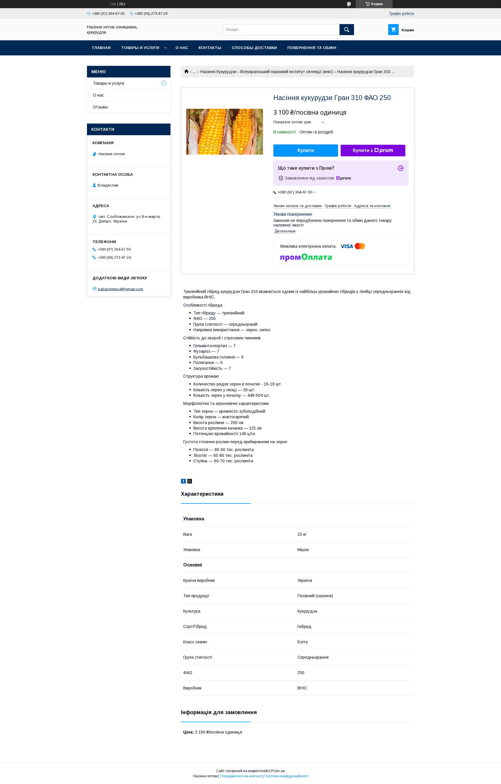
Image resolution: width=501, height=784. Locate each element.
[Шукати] (347, 29)
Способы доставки (254, 48)
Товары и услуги (140, 48)
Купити (305, 150)
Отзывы (100, 107)
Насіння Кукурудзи (218, 71)
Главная (101, 48)
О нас (181, 48)
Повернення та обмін (311, 48)
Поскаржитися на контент (241, 776)
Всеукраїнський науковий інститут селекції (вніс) (286, 71)
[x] (189, 482)
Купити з (363, 150)
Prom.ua (278, 771)
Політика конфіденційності (286, 776)
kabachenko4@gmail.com (120, 289)
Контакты (210, 48)
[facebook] (183, 482)
